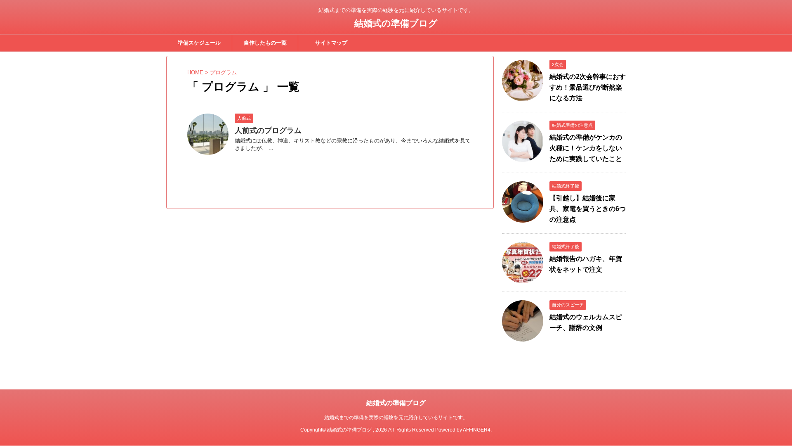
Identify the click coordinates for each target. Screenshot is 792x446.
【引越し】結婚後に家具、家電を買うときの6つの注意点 (587, 209)
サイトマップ (331, 43)
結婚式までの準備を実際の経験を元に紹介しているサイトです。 (396, 417)
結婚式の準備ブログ (396, 23)
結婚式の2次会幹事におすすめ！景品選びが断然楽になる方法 (587, 87)
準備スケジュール (199, 43)
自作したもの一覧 (265, 43)
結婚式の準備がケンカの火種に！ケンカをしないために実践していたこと (585, 148)
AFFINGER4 (476, 430)
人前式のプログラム (268, 130)
